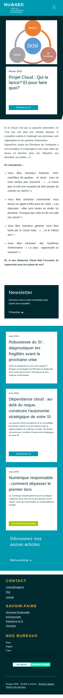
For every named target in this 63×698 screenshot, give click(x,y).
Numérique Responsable (23, 523)
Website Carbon (40, 664)
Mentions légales (46, 684)
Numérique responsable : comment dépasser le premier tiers (31, 483)
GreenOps (11, 626)
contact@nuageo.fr (15, 587)
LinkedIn (10, 597)
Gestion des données (16, 687)
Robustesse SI (23, 454)
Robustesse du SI (14, 621)
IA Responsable (13, 617)
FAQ (8, 592)
